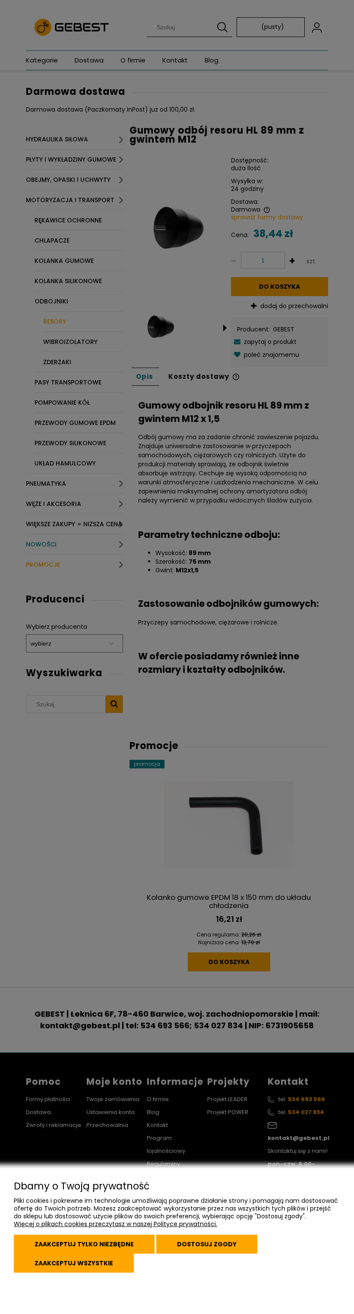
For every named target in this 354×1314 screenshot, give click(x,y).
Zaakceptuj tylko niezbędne (84, 1244)
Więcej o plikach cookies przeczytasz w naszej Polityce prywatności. (115, 1224)
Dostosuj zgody (207, 1244)
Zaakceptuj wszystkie (74, 1263)
